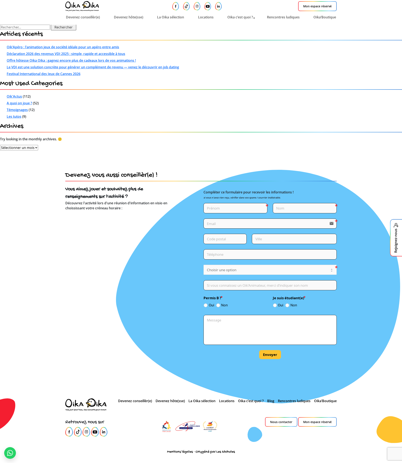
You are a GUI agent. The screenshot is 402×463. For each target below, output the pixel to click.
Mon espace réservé (317, 6)
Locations (206, 17)
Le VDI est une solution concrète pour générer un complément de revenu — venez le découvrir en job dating (93, 67)
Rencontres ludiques (283, 17)
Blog (270, 401)
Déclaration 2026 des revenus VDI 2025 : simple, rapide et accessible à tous (66, 53)
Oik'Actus (14, 96)
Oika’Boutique (324, 17)
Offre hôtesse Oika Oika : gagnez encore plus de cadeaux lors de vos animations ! (71, 60)
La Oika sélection (170, 17)
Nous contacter (281, 422)
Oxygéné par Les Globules (215, 452)
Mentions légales (180, 452)
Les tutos (14, 116)
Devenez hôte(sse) (128, 17)
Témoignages (17, 109)
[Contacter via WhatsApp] (10, 453)
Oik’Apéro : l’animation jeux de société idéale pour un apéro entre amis (63, 47)
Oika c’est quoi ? (240, 17)
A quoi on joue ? (19, 103)
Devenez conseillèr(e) (83, 17)
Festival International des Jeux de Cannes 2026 (43, 74)
